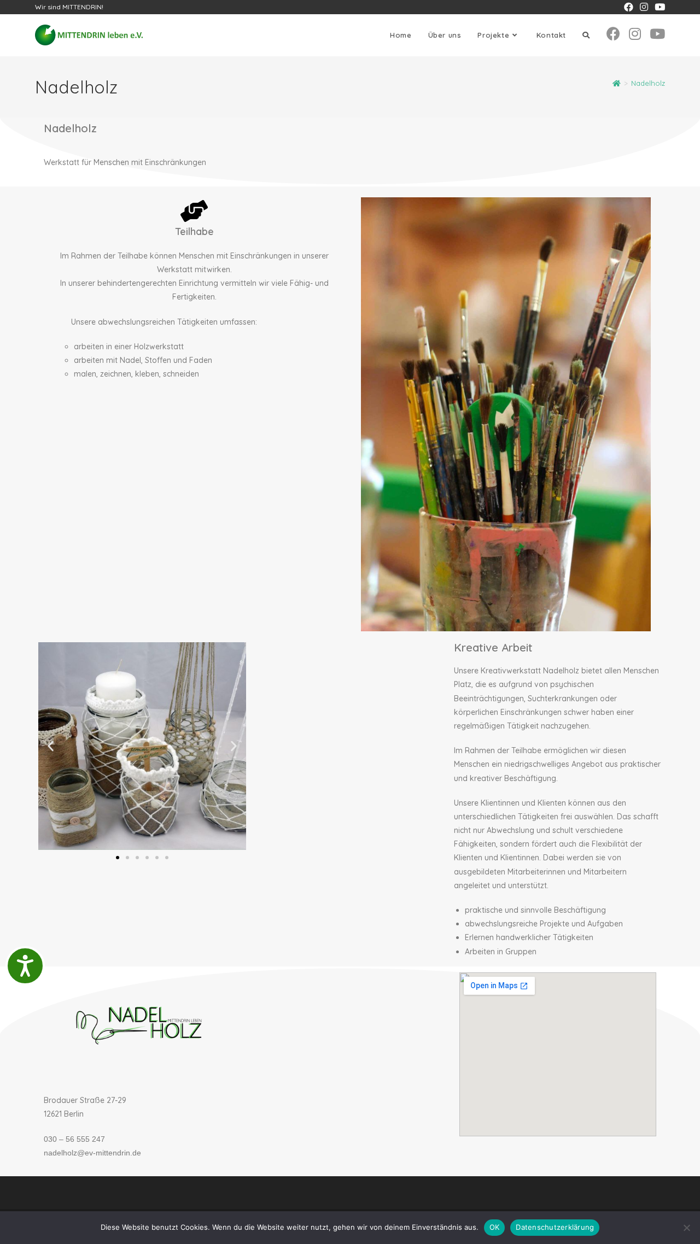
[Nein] (686, 1227)
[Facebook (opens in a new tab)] (629, 7)
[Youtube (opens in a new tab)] (658, 7)
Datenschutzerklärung (555, 1227)
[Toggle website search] (586, 35)
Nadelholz (648, 83)
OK (494, 1227)
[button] (50, 746)
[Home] (616, 83)
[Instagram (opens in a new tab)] (644, 7)
